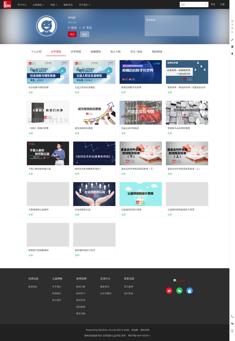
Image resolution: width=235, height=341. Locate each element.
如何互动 (80, 299)
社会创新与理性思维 (38, 87)
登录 (213, 4)
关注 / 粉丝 (136, 51)
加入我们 (56, 299)
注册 (222, 4)
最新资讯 (68, 4)
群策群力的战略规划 (38, 250)
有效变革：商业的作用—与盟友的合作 (187, 87)
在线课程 (38, 4)
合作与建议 (105, 293)
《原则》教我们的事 (38, 128)
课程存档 (144, 329)
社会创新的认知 (82, 209)
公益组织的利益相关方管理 (181, 209)
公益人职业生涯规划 (85, 87)
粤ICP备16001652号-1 (139, 335)
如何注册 (80, 286)
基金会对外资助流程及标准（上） (184, 168)
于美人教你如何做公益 (39, 168)
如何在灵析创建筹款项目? (88, 168)
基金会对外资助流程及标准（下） (138, 168)
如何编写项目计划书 (85, 250)
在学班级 (76, 51)
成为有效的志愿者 (84, 128)
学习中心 (22, 4)
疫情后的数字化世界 (131, 87)
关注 (72, 34)
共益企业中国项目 (130, 128)
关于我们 (84, 4)
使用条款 (32, 286)
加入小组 (115, 51)
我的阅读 (157, 51)
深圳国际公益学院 (112, 335)
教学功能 (80, 313)
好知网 (134, 329)
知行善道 (128, 293)
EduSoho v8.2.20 (107, 329)
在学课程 (56, 51)
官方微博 (128, 286)
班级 (53, 4)
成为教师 (80, 306)
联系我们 (56, 293)
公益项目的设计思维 (131, 209)
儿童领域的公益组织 (38, 209)
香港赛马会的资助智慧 (179, 128)
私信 (84, 34)
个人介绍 (36, 51)
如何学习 (80, 293)
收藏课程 (96, 51)
